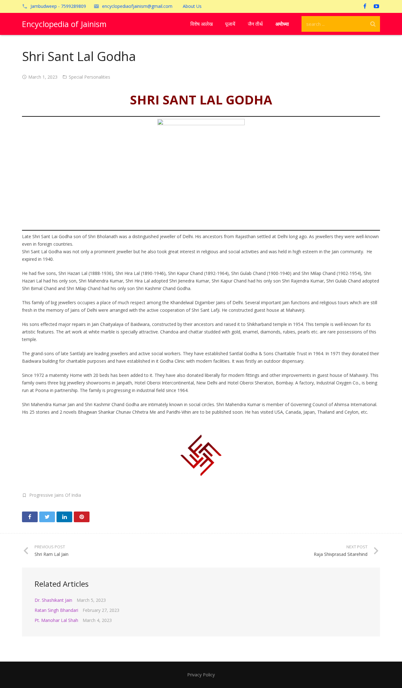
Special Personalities (89, 77)
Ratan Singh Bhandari (56, 610)
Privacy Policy (201, 675)
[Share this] (30, 517)
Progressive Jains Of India (55, 495)
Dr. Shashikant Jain (53, 600)
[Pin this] (82, 517)
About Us (192, 6)
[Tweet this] (47, 517)
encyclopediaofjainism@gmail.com (137, 6)
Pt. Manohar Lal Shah (56, 620)
